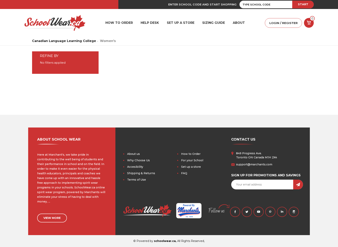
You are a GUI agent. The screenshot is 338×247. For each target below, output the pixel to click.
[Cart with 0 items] (309, 23)
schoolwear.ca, (165, 241)
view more (52, 218)
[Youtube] (259, 212)
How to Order (190, 154)
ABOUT (239, 23)
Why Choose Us (138, 160)
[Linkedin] (282, 212)
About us (133, 154)
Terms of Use (136, 179)
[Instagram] (294, 212)
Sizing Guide (213, 23)
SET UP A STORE (180, 23)
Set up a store (191, 167)
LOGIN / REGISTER (283, 23)
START (303, 4)
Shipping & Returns (141, 173)
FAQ (184, 173)
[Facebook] (235, 212)
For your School (192, 160)
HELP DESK (150, 23)
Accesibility (135, 167)
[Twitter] (247, 212)
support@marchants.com (254, 164)
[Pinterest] (270, 212)
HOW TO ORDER (119, 23)
